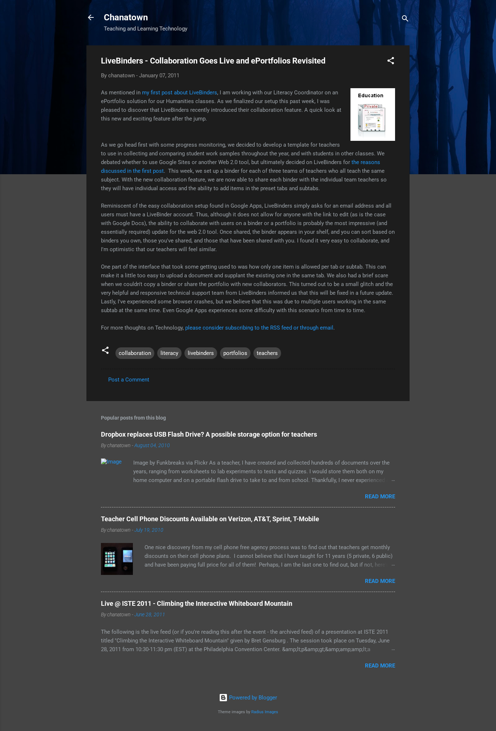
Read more (380, 496)
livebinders (201, 353)
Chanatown (126, 17)
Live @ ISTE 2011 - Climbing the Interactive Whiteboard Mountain (196, 603)
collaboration (135, 353)
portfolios (235, 353)
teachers (267, 353)
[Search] (405, 20)
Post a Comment (128, 379)
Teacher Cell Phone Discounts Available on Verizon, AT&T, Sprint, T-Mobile (210, 519)
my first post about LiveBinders (179, 92)
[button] (390, 62)
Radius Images (264, 712)
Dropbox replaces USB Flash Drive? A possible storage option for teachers (209, 434)
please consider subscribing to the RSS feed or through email (259, 327)
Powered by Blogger (252, 697)
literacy (169, 353)
